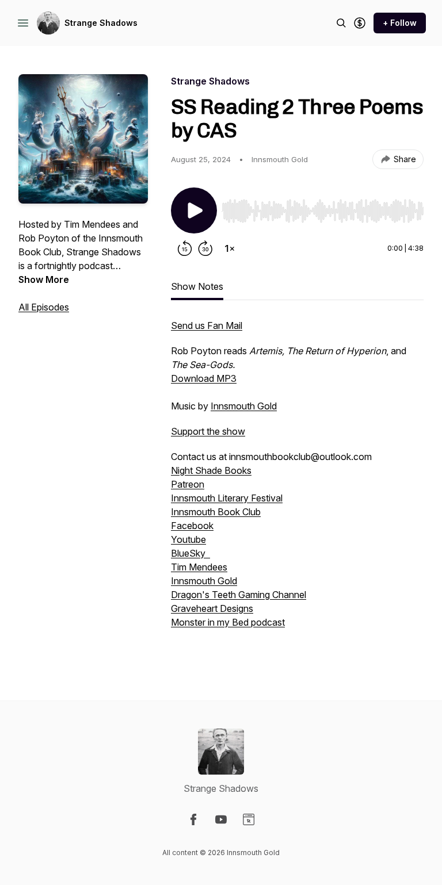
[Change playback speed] (229, 248)
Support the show (208, 431)
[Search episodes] (341, 23)
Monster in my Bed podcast (228, 622)
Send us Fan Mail (206, 325)
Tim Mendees (199, 567)
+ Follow (400, 23)
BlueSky (190, 553)
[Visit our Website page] (248, 819)
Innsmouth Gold (244, 406)
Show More (43, 279)
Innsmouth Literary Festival (227, 498)
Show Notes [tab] (197, 286)
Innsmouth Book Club (216, 512)
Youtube (188, 539)
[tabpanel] (297, 486)
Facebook (192, 525)
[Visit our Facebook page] (193, 819)
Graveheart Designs (212, 608)
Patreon (187, 484)
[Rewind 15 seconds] (185, 248)
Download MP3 (204, 378)
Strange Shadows (101, 23)
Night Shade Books (211, 470)
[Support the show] (360, 23)
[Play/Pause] (194, 210)
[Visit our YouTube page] (221, 819)
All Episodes (43, 307)
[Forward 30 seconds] (205, 248)
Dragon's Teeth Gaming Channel (238, 594)
